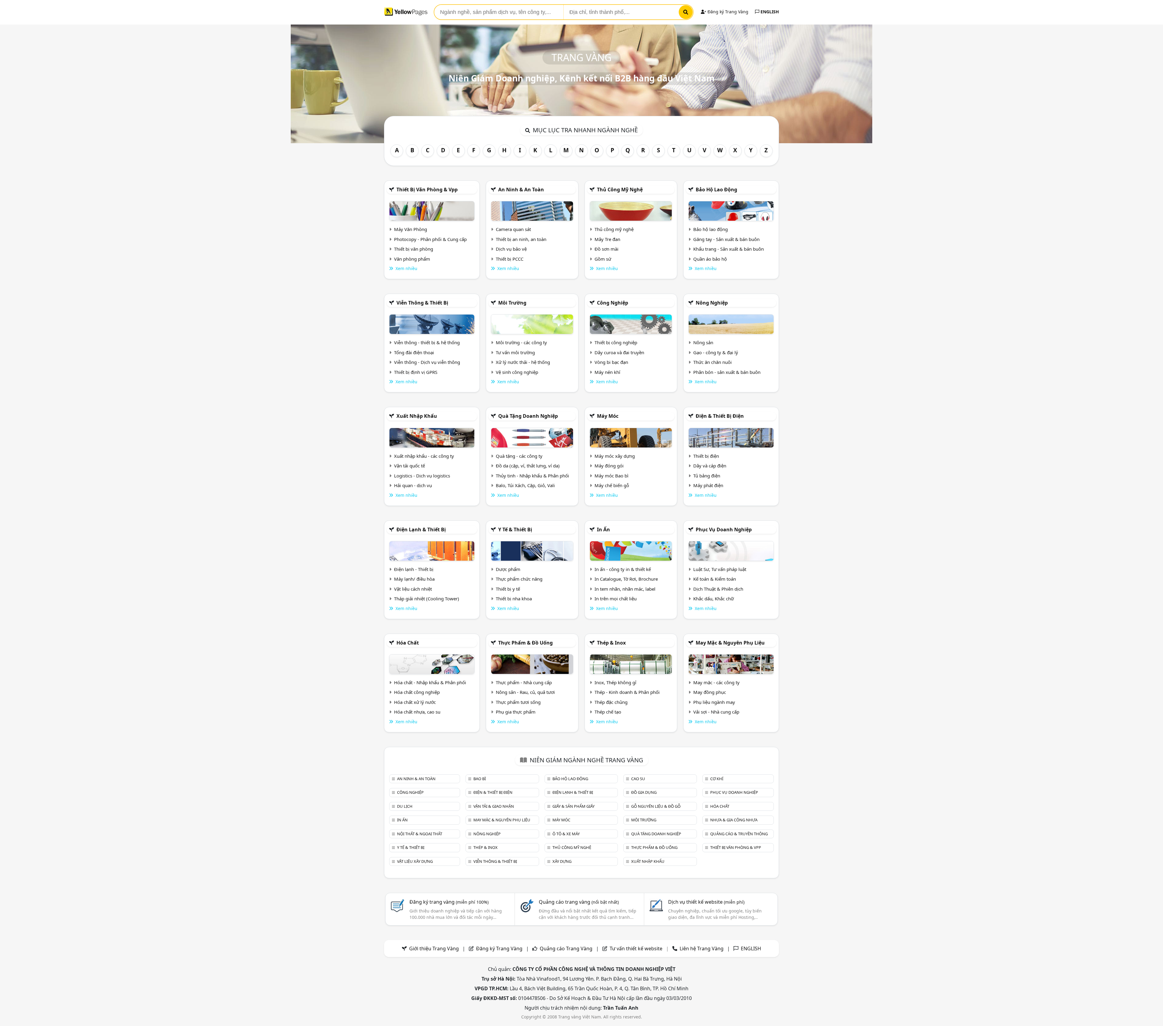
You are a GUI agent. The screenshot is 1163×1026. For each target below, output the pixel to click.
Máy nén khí (607, 372)
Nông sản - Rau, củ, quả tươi (525, 692)
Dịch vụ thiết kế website (706, 902)
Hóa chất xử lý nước (415, 702)
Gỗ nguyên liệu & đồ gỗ (656, 806)
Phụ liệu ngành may (714, 702)
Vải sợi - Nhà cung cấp (716, 712)
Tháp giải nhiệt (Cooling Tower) (426, 598)
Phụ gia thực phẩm (515, 712)
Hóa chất (407, 642)
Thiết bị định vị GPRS (415, 372)
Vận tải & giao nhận (493, 806)
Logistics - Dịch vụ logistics (422, 476)
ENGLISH (769, 12)
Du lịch (405, 806)
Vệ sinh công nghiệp (517, 372)
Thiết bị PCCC (509, 259)
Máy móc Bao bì (611, 476)
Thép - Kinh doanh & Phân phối (627, 692)
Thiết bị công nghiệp (616, 342)
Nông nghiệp (712, 302)
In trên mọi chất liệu (616, 598)
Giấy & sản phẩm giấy (573, 806)
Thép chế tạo (608, 712)
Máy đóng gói (609, 466)
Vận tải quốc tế (409, 466)
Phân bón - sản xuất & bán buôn (726, 372)
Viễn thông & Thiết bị (422, 302)
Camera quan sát (513, 229)
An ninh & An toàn (521, 189)
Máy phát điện (708, 485)
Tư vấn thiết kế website (637, 948)
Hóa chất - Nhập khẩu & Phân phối (430, 682)
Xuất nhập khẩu (416, 416)
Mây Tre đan (607, 239)
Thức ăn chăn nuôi (712, 362)
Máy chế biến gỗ (612, 485)
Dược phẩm (508, 569)
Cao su (638, 778)
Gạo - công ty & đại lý (715, 352)
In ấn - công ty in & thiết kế (623, 569)
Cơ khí (716, 778)
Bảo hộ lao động (716, 189)
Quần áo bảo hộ (710, 259)
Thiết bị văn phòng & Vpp (427, 189)
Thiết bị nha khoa (514, 598)
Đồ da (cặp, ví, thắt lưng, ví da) (528, 466)
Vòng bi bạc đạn (611, 362)
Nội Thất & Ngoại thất (419, 833)
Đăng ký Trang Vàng (727, 12)
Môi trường (512, 302)
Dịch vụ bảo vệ (511, 249)
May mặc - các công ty (716, 682)
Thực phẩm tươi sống (518, 702)
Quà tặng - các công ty (519, 456)
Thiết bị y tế (508, 589)
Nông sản (703, 342)
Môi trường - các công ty (521, 342)
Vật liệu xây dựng (415, 861)
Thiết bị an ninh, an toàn (521, 239)
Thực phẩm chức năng (519, 579)
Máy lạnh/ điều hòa (414, 579)
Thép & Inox (611, 642)
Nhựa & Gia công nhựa (733, 820)
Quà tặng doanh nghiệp (528, 416)
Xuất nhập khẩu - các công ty (424, 456)
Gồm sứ (603, 259)
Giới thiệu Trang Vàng (434, 948)
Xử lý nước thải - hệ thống (523, 362)
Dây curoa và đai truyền (619, 352)
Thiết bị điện (706, 456)
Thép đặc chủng (611, 702)
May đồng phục (709, 692)
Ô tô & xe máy (566, 833)
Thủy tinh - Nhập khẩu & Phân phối (532, 476)
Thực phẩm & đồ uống (525, 642)
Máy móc (607, 416)
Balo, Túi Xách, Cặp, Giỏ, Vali (525, 485)
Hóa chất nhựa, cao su (417, 712)
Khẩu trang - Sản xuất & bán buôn (728, 249)
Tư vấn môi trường (515, 352)
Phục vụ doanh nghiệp (724, 529)
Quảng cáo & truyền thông (739, 833)
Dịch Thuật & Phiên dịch (718, 589)
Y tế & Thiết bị (515, 529)
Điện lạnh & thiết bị (421, 529)
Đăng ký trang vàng (449, 902)
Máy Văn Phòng (410, 229)
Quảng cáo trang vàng (579, 902)
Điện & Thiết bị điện (720, 416)
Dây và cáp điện (709, 466)
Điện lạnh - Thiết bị (413, 569)
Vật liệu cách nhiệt (413, 589)
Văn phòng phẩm (412, 259)
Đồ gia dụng (644, 792)
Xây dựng (562, 861)
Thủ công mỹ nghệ (620, 189)
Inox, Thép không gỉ (615, 682)
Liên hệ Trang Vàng (702, 948)
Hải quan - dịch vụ (413, 485)
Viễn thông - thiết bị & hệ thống (427, 342)
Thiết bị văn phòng (413, 249)
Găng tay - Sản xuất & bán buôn (726, 239)
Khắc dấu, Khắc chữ (713, 598)
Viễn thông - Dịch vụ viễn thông (427, 362)
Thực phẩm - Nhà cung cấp (524, 682)
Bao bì (479, 778)
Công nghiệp (612, 302)
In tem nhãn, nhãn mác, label (625, 589)
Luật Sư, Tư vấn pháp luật (719, 569)
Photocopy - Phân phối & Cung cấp (430, 239)
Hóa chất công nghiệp (417, 692)
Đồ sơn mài (606, 249)
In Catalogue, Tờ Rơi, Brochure (626, 579)
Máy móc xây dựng (615, 456)
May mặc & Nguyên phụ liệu (730, 642)
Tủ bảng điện (706, 476)
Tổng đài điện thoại (414, 352)
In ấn (603, 529)
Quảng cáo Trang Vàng (566, 948)
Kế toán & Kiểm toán (714, 579)
